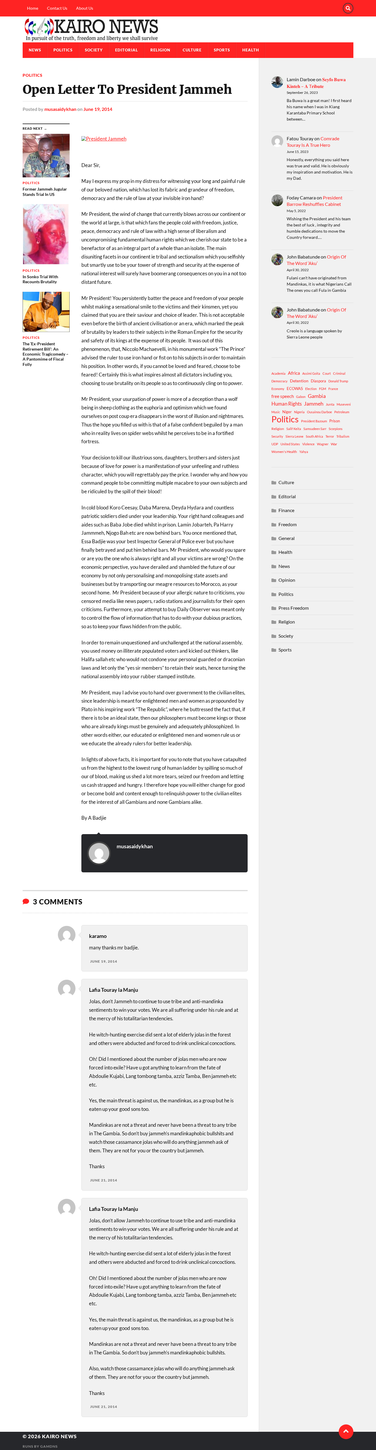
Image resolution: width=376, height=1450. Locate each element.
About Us (84, 8)
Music (275, 412)
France (333, 389)
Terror (329, 436)
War (334, 444)
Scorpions (336, 429)
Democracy (279, 381)
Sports (222, 50)
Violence (308, 444)
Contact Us (57, 8)
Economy (277, 389)
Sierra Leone (294, 436)
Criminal (339, 373)
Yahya (303, 452)
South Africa (314, 436)
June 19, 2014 (97, 109)
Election (311, 389)
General (286, 538)
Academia (278, 373)
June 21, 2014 (103, 1180)
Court (327, 373)
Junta (330, 404)
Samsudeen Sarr (314, 429)
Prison (334, 421)
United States (290, 444)
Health (250, 50)
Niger (287, 411)
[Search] (348, 8)
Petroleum (341, 412)
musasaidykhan (60, 109)
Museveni (344, 404)
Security (277, 436)
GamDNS (49, 1446)
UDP (274, 444)
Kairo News (59, 1436)
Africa (294, 373)
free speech (282, 396)
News (35, 50)
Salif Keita (293, 429)
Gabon (301, 397)
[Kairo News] (188, 29)
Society (94, 50)
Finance (286, 510)
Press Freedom (293, 608)
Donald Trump (338, 381)
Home (32, 8)
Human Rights (286, 404)
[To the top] (346, 1431)
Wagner (322, 444)
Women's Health (284, 451)
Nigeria (299, 412)
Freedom (287, 524)
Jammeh (313, 404)
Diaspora (318, 381)
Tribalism (342, 436)
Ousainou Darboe (319, 412)
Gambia (317, 396)
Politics (63, 50)
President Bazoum (314, 421)
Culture (192, 50)
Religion (160, 50)
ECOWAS (295, 388)
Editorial (126, 50)
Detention (299, 380)
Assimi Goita (311, 373)
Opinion (286, 580)
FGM (322, 389)
